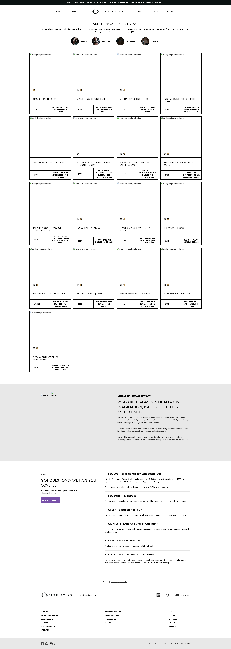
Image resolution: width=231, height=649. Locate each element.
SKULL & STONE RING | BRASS (46, 99)
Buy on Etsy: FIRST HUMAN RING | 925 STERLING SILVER (147, 304)
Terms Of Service (152, 644)
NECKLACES (173, 619)
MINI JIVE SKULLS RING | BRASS (134, 99)
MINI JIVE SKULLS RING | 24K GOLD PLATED (179, 100)
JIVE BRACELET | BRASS (174, 228)
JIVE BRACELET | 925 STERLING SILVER (49, 293)
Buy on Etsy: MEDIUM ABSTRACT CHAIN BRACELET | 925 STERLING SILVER (103, 174)
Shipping (44, 612)
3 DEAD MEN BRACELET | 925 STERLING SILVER (46, 358)
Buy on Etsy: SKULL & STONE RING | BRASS (60, 109)
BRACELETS (172, 616)
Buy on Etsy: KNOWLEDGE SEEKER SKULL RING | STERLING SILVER (147, 174)
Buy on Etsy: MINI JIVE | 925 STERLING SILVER (104, 109)
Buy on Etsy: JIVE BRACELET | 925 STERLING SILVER (60, 304)
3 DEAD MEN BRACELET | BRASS (178, 293)
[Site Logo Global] (107, 11)
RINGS (171, 612)
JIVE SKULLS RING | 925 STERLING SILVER (135, 229)
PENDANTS (172, 623)
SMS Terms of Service (113, 616)
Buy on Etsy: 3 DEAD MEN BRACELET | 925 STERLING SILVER (60, 367)
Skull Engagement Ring (119, 581)
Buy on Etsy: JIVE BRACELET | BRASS (191, 241)
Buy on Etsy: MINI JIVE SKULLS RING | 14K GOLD (60, 175)
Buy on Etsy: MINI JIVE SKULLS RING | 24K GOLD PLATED (191, 109)
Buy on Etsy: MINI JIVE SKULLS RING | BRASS (147, 109)
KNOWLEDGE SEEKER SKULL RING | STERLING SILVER (136, 163)
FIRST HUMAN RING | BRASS (89, 293)
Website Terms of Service (114, 612)
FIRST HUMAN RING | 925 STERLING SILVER (136, 295)
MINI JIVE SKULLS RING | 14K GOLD (48, 162)
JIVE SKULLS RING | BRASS (88, 228)
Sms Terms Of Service (182, 644)
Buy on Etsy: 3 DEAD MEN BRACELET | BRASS (191, 304)
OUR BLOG (109, 623)
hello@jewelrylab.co (48, 493)
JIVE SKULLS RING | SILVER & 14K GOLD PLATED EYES (47, 229)
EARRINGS (172, 626)
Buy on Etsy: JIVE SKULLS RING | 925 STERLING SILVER (147, 240)
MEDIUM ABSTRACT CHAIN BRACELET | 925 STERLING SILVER (93, 163)
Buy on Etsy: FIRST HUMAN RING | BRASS (104, 304)
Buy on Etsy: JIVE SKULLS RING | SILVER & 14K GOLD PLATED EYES (60, 239)
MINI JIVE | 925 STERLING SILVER (91, 99)
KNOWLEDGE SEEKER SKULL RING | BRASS (180, 163)
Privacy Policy (111, 619)
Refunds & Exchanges (49, 616)
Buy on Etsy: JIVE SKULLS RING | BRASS (104, 241)
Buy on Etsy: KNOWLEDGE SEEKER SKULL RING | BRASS (191, 175)
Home (105, 581)
